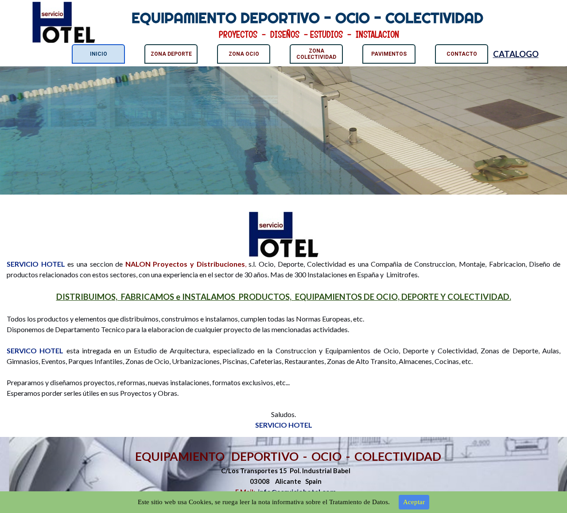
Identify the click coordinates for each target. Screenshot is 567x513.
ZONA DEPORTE (171, 54)
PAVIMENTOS (389, 54)
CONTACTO (462, 54)
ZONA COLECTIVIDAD (316, 54)
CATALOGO (516, 54)
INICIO (98, 54)
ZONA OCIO (244, 54)
